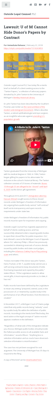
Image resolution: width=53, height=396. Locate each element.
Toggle (6, 5)
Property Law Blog (21, 394)
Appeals (8, 391)
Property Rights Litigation (14, 385)
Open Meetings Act (40, 388)
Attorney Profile (37, 391)
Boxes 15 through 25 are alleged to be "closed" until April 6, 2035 (25, 186)
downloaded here (34, 360)
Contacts (31, 394)
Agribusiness (9, 388)
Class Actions (17, 391)
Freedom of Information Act (24, 388)
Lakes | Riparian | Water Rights (35, 385)
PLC (20, 14)
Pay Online (40, 394)
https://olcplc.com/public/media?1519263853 (23, 48)
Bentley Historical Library (24, 97)
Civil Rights (26, 391)
